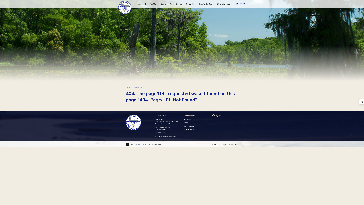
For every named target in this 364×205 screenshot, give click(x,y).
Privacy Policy (234, 144)
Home (138, 4)
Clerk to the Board (206, 4)
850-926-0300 (160, 133)
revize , (140, 144)
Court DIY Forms (189, 126)
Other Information (224, 4)
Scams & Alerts (189, 130)
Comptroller (190, 4)
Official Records (175, 4)
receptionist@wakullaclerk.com (165, 136)
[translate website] (237, 4)
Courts (163, 4)
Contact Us (187, 119)
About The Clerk (150, 4)
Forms (186, 123)
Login (214, 144)
